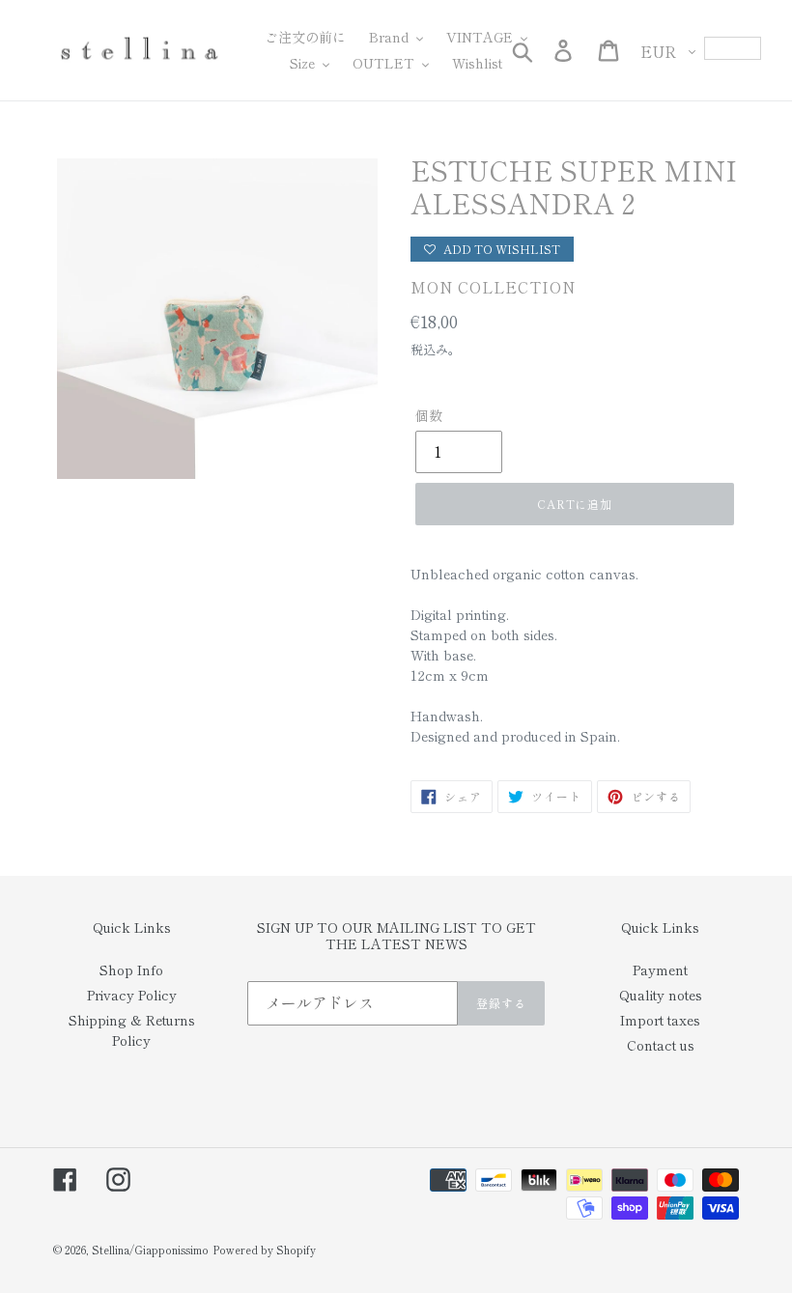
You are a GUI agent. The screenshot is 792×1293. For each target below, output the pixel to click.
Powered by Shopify (264, 1249)
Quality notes (660, 994)
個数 (428, 415)
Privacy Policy (132, 994)
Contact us (660, 1044)
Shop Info (131, 969)
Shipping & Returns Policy (132, 1030)
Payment (660, 969)
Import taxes (660, 1019)
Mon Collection (493, 287)
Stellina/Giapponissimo (150, 1249)
